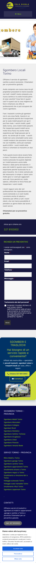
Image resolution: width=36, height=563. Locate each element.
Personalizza (18, 554)
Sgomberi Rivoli (10, 428)
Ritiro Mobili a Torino (12, 458)
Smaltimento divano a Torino (15, 470)
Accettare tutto (18, 548)
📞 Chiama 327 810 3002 (17, 374)
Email (7, 261)
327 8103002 (11, 229)
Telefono (8, 270)
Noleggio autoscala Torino (14, 481)
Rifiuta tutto (18, 559)
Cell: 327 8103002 (13, 523)
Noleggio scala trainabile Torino (16, 484)
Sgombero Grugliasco (12, 437)
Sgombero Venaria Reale (13, 446)
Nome (7, 253)
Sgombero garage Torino (13, 461)
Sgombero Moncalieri (12, 422)
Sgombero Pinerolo (11, 443)
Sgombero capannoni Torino (15, 489)
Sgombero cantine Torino (13, 464)
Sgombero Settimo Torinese (14, 434)
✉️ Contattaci (17, 379)
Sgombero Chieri (10, 440)
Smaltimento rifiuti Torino (13, 487)
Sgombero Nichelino (11, 431)
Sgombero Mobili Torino (13, 419)
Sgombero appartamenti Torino (16, 467)
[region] (18, 545)
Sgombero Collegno (11, 425)
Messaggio (9, 278)
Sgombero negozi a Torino (14, 472)
